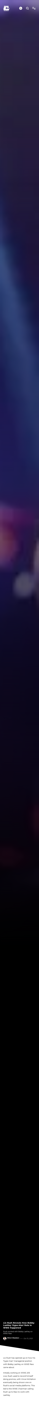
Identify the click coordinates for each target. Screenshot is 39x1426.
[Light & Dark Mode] (20, 8)
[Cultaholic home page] (11, 8)
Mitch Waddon (13, 1338)
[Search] (27, 8)
